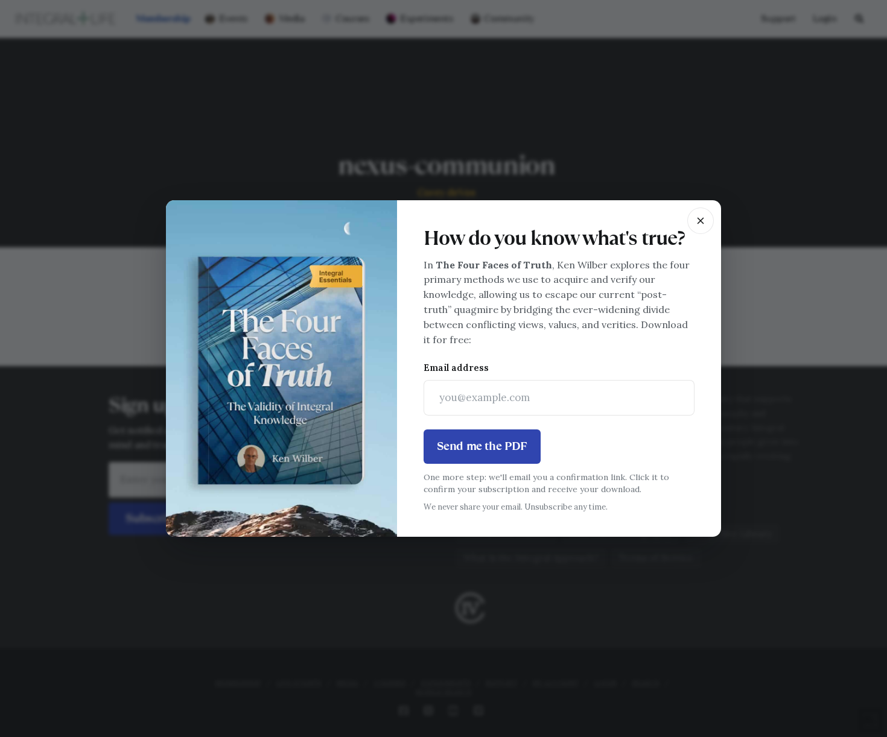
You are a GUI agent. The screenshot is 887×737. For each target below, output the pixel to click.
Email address (456, 367)
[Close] (700, 220)
